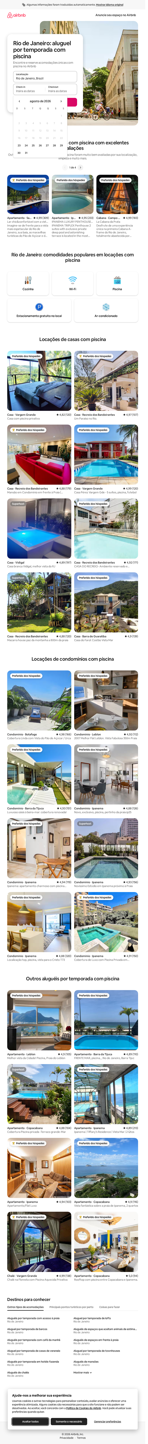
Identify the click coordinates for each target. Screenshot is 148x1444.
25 (33, 145)
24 (26, 145)
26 (40, 145)
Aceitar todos (30, 1421)
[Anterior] (65, 167)
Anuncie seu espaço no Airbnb (115, 15)
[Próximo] (80, 167)
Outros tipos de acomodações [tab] (25, 1307)
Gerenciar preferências (107, 1421)
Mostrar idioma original (109, 4)
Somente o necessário (69, 1421)
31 (26, 152)
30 (19, 152)
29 (61, 145)
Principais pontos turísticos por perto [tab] (71, 1307)
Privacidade (66, 1437)
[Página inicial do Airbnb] (16, 15)
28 (54, 145)
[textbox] (29, 91)
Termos (81, 1437)
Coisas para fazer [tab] (109, 1307)
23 (19, 145)
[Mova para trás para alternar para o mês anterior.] (19, 101)
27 (47, 145)
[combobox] (45, 78)
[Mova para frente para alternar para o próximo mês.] (61, 101)
